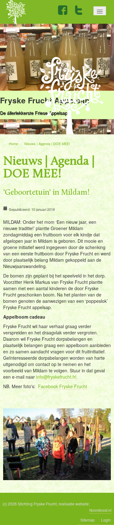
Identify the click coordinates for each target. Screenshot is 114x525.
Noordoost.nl (100, 510)
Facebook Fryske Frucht (62, 386)
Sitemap (87, 519)
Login (106, 519)
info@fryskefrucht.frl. (57, 377)
